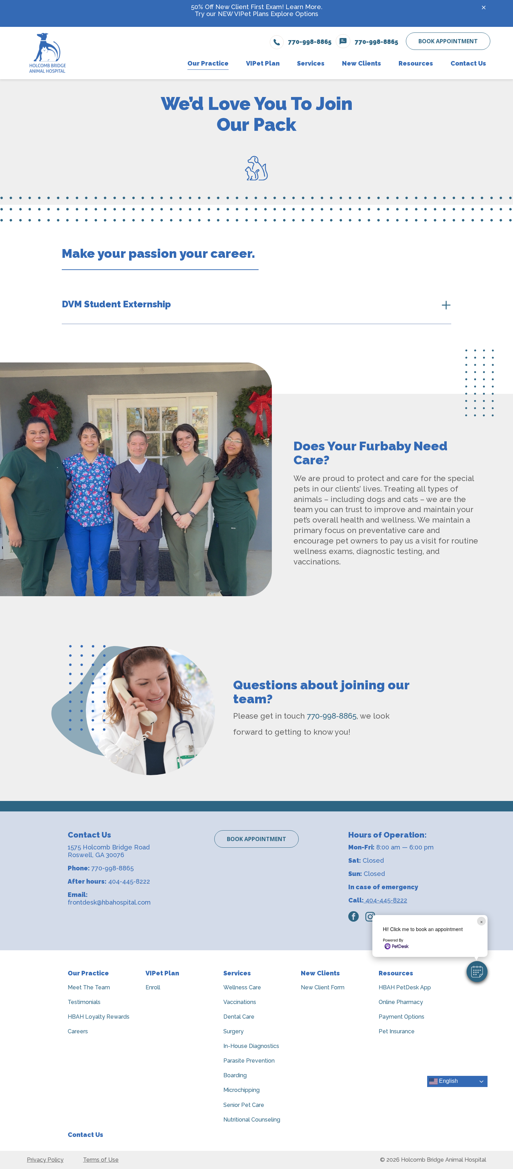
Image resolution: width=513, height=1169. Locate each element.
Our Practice (88, 973)
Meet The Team (89, 987)
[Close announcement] (484, 7)
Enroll (153, 987)
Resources (396, 973)
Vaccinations (239, 1002)
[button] (477, 971)
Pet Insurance (397, 1031)
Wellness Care (242, 987)
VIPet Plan (162, 973)
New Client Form (322, 987)
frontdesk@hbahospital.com (109, 902)
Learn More (303, 6)
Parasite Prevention (249, 1060)
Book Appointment (448, 41)
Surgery (233, 1031)
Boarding (235, 1075)
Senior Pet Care (243, 1105)
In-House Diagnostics (251, 1046)
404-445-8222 (129, 881)
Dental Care (238, 1016)
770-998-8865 (332, 715)
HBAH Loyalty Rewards (98, 1016)
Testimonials (84, 1002)
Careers (78, 1031)
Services (237, 973)
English (448, 1081)
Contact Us (85, 1134)
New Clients (320, 973)
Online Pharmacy (401, 1002)
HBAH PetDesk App (405, 987)
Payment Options (401, 1016)
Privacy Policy (45, 1159)
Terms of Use (101, 1159)
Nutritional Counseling (251, 1119)
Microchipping (241, 1090)
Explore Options (294, 13)
